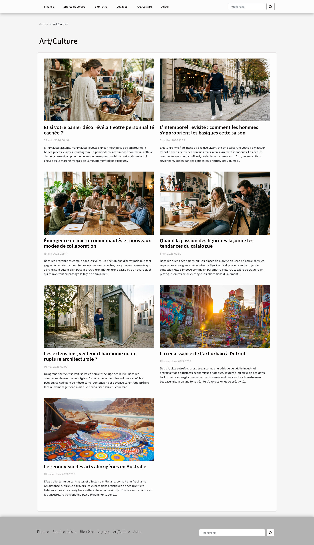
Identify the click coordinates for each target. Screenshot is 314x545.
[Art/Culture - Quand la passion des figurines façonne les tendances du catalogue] (215, 202)
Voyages (122, 6)
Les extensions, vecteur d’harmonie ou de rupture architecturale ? (90, 356)
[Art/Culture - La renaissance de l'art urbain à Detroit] (215, 315)
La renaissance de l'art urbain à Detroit (203, 353)
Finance (49, 6)
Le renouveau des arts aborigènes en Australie (95, 466)
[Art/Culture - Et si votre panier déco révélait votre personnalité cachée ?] (99, 89)
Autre (165, 6)
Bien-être (101, 6)
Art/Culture (144, 6)
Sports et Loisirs (74, 6)
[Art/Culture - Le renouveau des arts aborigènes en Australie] (99, 429)
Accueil (44, 24)
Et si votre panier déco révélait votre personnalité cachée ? (99, 130)
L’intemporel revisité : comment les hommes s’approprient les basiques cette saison (209, 130)
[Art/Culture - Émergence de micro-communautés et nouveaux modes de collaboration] (99, 202)
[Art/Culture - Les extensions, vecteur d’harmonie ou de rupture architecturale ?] (99, 315)
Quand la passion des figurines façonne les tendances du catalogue (206, 243)
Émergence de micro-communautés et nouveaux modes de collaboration (97, 243)
